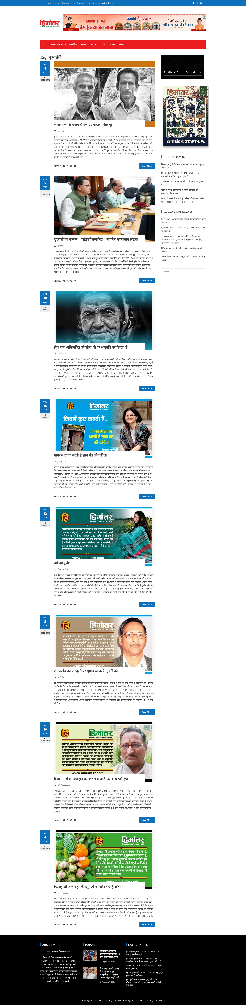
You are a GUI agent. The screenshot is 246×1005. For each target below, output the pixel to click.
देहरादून (60, 246)
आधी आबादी (61, 354)
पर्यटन (93, 44)
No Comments (45, 79)
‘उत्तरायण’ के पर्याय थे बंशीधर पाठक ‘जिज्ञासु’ (83, 125)
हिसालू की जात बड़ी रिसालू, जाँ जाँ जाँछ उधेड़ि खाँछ (87, 887)
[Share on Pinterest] (71, 166)
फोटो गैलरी (105, 3)
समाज (83, 44)
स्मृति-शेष (60, 131)
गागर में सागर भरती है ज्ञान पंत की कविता (80, 455)
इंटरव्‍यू (103, 44)
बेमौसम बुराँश (62, 563)
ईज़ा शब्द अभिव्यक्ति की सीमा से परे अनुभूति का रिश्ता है (91, 347)
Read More (147, 166)
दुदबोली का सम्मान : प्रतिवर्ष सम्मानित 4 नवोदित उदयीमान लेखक (96, 239)
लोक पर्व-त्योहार (51, 3)
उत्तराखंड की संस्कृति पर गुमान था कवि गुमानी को (86, 671)
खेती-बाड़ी (69, 3)
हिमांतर (42, 3)
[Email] (75, 166)
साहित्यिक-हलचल (63, 785)
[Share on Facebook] (64, 166)
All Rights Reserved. (155, 1000)
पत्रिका (122, 44)
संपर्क (112, 3)
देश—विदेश (73, 44)
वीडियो (112, 44)
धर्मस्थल (88, 3)
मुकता (163, 228)
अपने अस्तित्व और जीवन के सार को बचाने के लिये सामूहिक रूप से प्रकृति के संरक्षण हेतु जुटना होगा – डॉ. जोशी (182, 239)
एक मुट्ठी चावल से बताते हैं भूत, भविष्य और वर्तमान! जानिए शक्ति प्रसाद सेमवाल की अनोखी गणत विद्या (143, 982)
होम (44, 44)
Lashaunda (166, 219)
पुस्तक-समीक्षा (62, 462)
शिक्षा (58, 3)
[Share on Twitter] (67, 166)
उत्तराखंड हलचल (57, 44)
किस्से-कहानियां (79, 3)
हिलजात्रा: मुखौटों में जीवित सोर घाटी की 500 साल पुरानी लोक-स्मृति (110, 954)
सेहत (63, 3)
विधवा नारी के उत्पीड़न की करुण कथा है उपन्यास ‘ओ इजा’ (92, 779)
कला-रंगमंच (96, 3)
